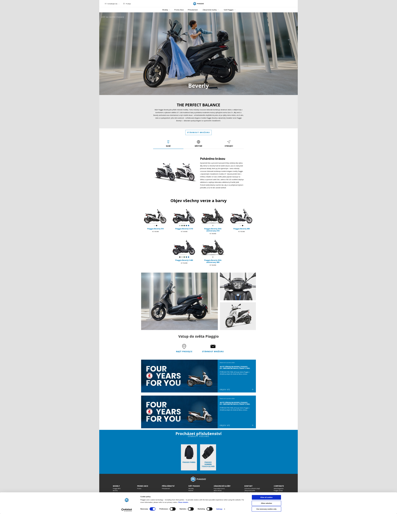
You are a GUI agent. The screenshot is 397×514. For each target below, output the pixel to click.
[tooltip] (154, 226)
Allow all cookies (266, 497)
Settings (219, 509)
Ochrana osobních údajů (252, 488)
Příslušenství (166, 488)
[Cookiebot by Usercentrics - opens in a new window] (127, 510)
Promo (139, 488)
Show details (183, 502)
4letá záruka (218, 490)
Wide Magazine (278, 488)
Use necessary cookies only (266, 509)
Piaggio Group (278, 490)
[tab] (168, 143)
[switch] (173, 509)
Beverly (115, 490)
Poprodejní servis (219, 488)
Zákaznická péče (249, 490)
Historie (190, 490)
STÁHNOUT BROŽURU (198, 132)
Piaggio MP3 (116, 488)
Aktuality (191, 488)
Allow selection (266, 503)
